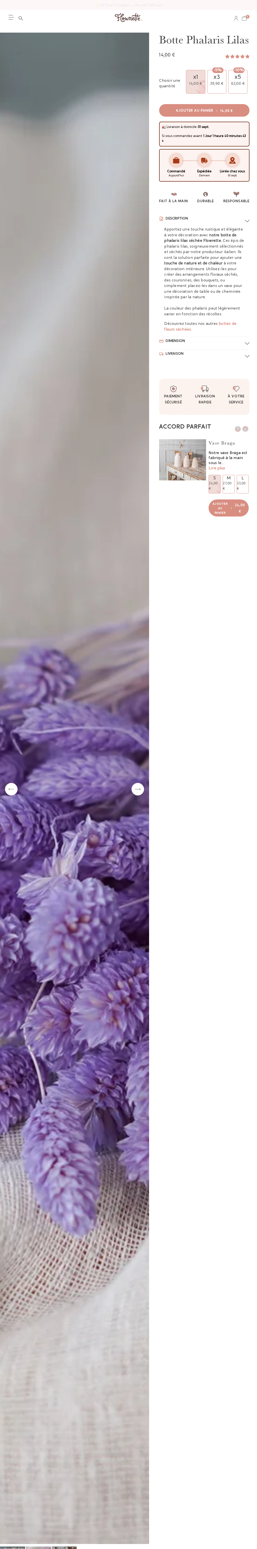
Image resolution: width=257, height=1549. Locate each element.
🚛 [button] (164, 127)
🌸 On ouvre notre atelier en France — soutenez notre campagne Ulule (129, 5)
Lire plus (217, 468)
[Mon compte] (236, 18)
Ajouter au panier (204, 111)
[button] (22, 18)
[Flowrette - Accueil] (128, 18)
